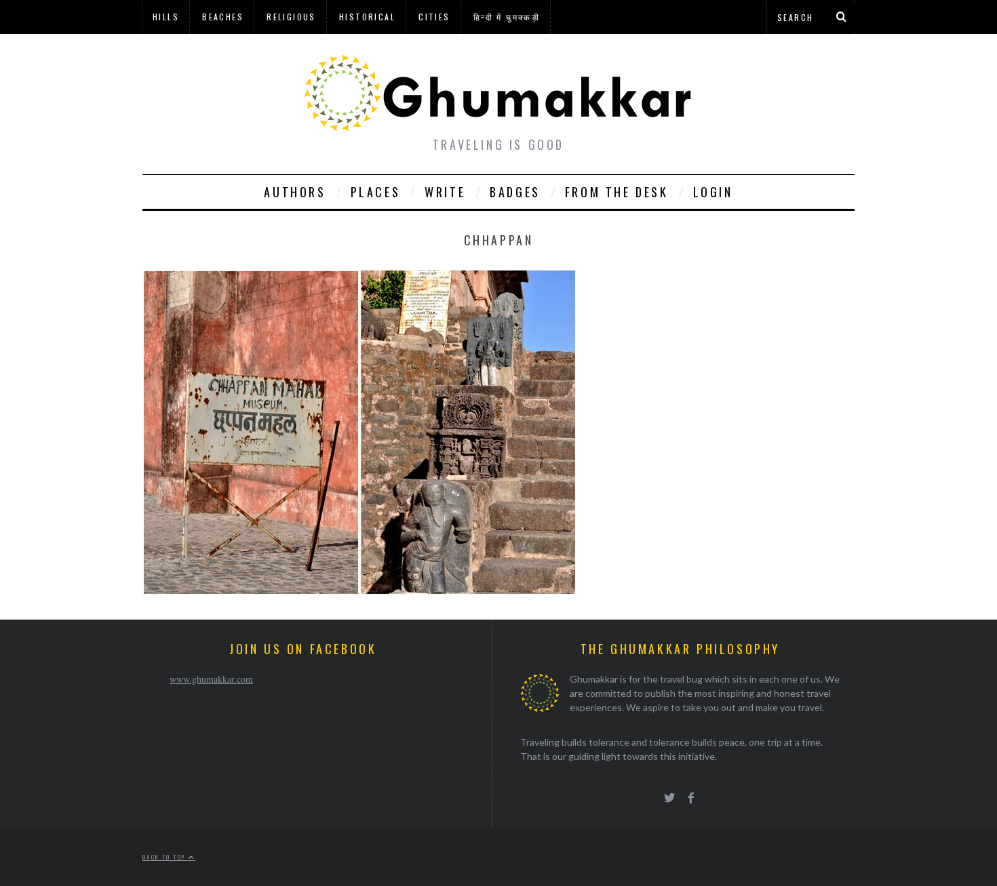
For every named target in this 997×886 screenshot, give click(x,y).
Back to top (165, 857)
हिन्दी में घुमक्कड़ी (506, 16)
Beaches (222, 16)
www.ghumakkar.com (211, 678)
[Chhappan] (359, 590)
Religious (291, 16)
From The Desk (617, 192)
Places (376, 192)
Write (445, 192)
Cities (434, 16)
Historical (367, 16)
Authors (295, 192)
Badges (515, 192)
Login (713, 192)
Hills (166, 16)
